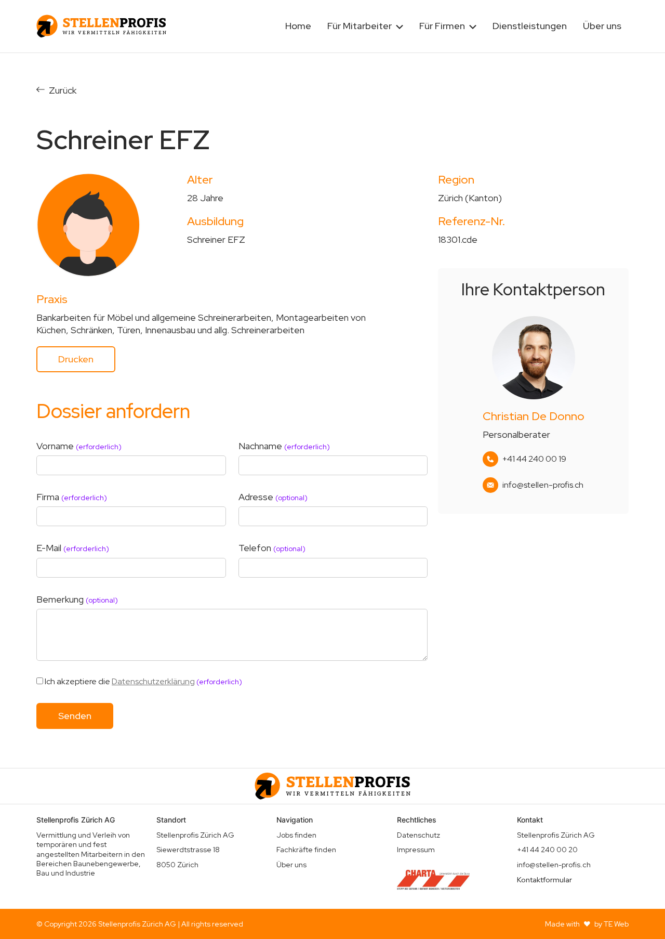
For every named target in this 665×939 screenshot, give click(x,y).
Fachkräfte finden (306, 849)
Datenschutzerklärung (153, 681)
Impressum (416, 849)
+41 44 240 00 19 (534, 459)
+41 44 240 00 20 (547, 849)
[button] (365, 26)
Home (298, 26)
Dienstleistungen (530, 26)
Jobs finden (296, 835)
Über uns (602, 26)
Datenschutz (418, 835)
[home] (101, 26)
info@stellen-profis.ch (542, 485)
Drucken (76, 359)
